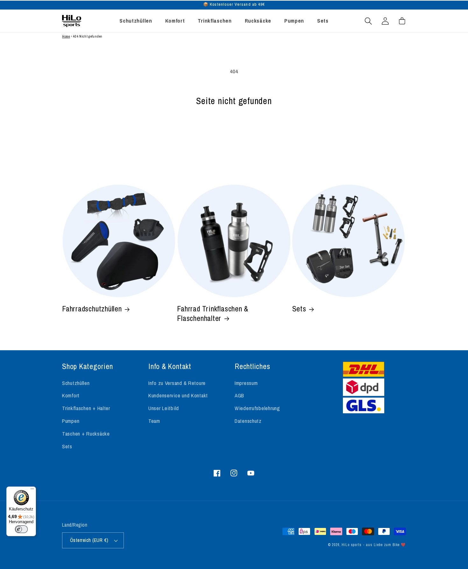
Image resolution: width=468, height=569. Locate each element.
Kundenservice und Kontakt (178, 395)
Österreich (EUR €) (89, 540)
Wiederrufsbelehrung (257, 408)
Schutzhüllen (76, 383)
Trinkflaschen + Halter (86, 408)
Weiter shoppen (234, 136)
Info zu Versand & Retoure (177, 383)
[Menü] (32, 490)
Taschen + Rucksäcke (86, 433)
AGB (239, 395)
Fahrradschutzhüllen (92, 309)
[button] (368, 20)
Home (66, 36)
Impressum (246, 383)
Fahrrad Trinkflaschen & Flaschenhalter (212, 313)
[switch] (21, 529)
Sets (299, 309)
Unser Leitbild (163, 408)
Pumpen (70, 420)
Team (154, 420)
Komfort (71, 395)
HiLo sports (351, 544)
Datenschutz (248, 420)
